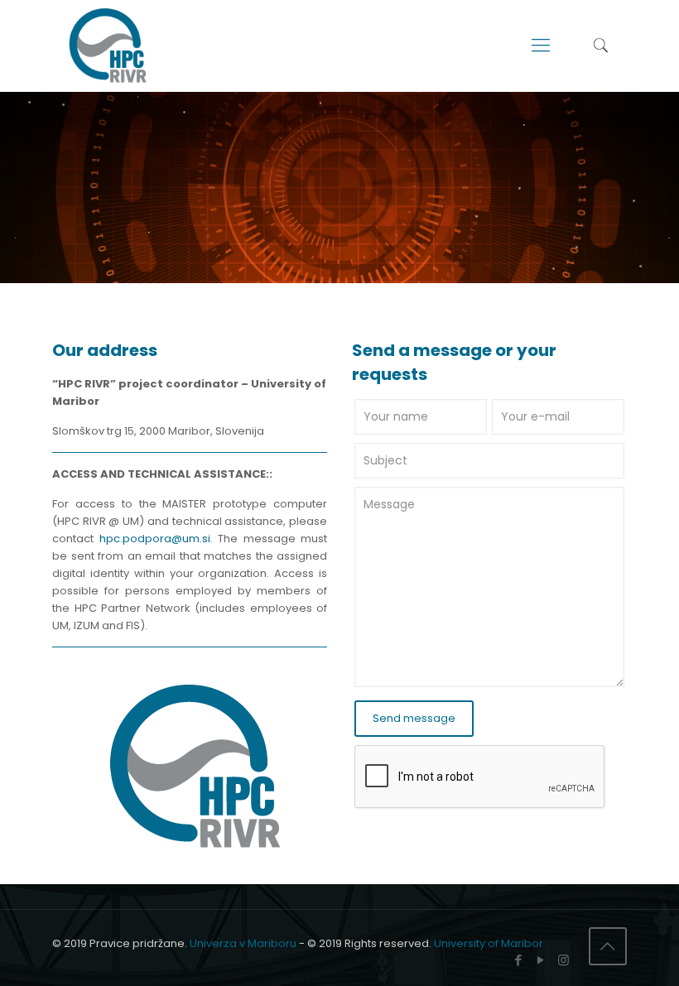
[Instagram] (563, 960)
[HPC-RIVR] (108, 45)
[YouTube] (541, 960)
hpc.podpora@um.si (154, 538)
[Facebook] (518, 960)
